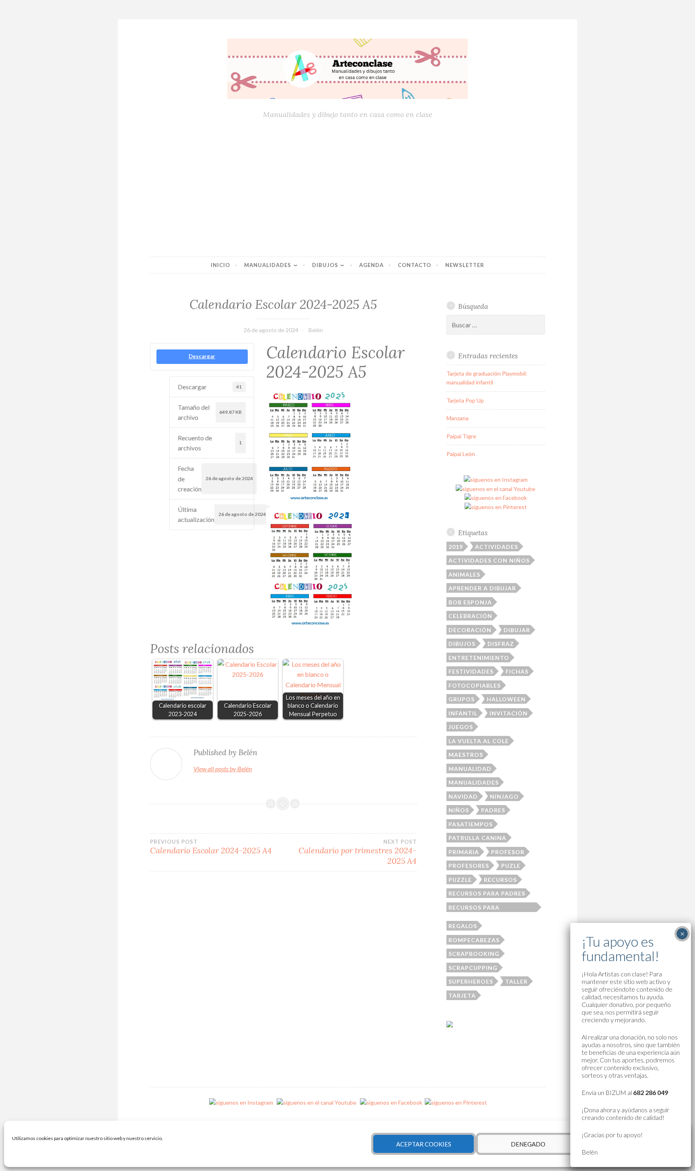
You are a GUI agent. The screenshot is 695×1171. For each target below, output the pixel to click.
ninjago (504, 796)
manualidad (469, 768)
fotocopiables (474, 685)
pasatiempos (470, 824)
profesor (507, 851)
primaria (463, 851)
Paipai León (460, 453)
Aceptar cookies (423, 1144)
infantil (462, 713)
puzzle (460, 879)
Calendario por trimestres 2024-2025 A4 (357, 852)
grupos (461, 699)
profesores (468, 865)
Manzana (457, 418)
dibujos (461, 643)
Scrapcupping (473, 967)
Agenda (371, 265)
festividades (470, 671)
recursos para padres (486, 893)
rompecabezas (474, 940)
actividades (496, 546)
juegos (460, 726)
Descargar (202, 356)
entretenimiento (478, 657)
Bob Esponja (470, 602)
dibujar (517, 630)
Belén (315, 330)
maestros (465, 754)
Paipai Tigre (461, 436)
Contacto (414, 265)
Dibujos (325, 265)
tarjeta (462, 995)
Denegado (528, 1144)
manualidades (473, 782)
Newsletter (464, 265)
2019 (455, 546)
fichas (517, 671)
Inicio (220, 265)
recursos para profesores (474, 908)
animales (464, 574)
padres (493, 810)
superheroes (470, 981)
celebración (470, 615)
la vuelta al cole (478, 741)
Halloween (506, 699)
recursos (500, 879)
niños (458, 810)
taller (516, 981)
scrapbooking (474, 953)
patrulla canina (477, 837)
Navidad (463, 796)
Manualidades (267, 265)
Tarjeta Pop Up (465, 400)
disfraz (500, 643)
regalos (462, 925)
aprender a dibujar (482, 588)
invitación (508, 713)
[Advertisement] (347, 188)
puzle (510, 865)
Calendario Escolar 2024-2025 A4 (211, 846)
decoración (469, 630)
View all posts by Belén (222, 768)
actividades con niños (489, 560)
